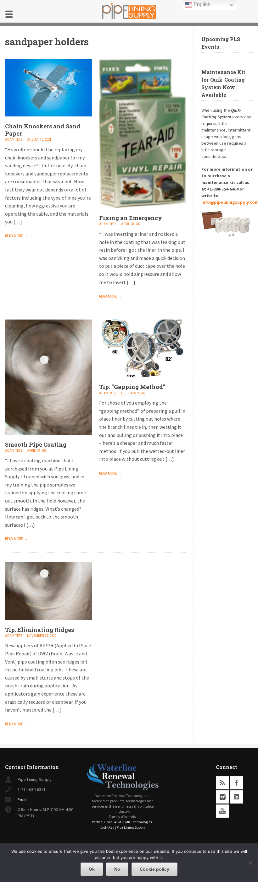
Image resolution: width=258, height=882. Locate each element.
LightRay (107, 827)
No (117, 869)
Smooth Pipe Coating (35, 444)
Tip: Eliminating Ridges (39, 629)
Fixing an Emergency (130, 218)
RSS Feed (222, 782)
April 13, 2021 (37, 451)
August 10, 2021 (39, 139)
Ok (92, 869)
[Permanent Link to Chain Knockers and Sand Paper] (48, 121)
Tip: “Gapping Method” (132, 386)
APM (117, 822)
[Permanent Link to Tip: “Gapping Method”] (142, 381)
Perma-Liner (102, 822)
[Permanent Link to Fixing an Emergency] (142, 212)
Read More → (16, 236)
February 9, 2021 (134, 393)
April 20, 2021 (131, 224)
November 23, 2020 (41, 636)
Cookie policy (154, 869)
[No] (250, 863)
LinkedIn (236, 797)
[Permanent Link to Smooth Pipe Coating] (48, 439)
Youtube (222, 811)
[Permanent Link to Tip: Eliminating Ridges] (48, 624)
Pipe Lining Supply (131, 827)
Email (22, 799)
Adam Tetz (13, 139)
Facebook (236, 782)
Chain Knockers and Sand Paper (43, 129)
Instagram (222, 797)
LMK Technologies (137, 822)
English (201, 4)
